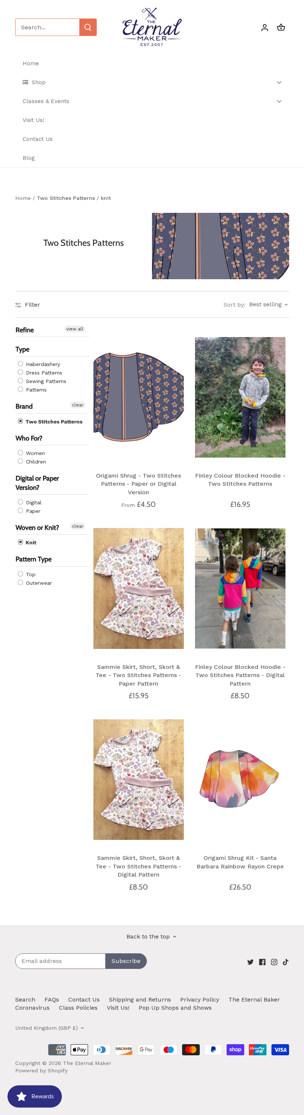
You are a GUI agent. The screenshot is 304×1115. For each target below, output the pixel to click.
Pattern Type (34, 559)
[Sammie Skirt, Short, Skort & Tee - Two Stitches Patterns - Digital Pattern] (138, 780)
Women (34, 453)
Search (25, 999)
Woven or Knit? (37, 528)
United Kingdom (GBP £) (46, 1028)
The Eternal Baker (254, 999)
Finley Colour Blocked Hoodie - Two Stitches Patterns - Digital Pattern (240, 675)
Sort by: (234, 305)
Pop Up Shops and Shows (175, 1007)
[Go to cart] (281, 27)
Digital (33, 502)
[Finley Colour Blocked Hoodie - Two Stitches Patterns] (240, 397)
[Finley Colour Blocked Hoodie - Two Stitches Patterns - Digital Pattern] (240, 588)
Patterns (35, 390)
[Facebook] (262, 961)
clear (77, 405)
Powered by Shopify (41, 1070)
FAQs (51, 999)
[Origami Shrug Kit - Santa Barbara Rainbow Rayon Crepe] (240, 780)
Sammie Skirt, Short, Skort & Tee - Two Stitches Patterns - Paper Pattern (138, 675)
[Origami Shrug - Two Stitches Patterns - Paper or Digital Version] (138, 397)
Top (30, 574)
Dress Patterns (43, 373)
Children (35, 462)
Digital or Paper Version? (37, 483)
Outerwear (38, 583)
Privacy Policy (199, 999)
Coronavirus (32, 1007)
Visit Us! (118, 1007)
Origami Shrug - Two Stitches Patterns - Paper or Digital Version (138, 484)
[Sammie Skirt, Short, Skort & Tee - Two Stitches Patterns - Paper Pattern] (138, 588)
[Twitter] (250, 961)
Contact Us (84, 999)
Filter (31, 304)
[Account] (265, 27)
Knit (30, 542)
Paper (32, 511)
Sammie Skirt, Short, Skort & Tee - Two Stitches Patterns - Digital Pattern (138, 866)
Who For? (29, 438)
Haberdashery (42, 364)
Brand (24, 406)
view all (74, 328)
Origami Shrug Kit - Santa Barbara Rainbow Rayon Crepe (240, 862)
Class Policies (78, 1007)
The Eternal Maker (87, 1063)
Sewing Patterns (45, 381)
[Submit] (87, 27)
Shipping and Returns (140, 999)
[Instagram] (274, 961)
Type (22, 349)
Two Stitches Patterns (53, 422)
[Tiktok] (285, 961)
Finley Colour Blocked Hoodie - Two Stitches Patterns (240, 479)
